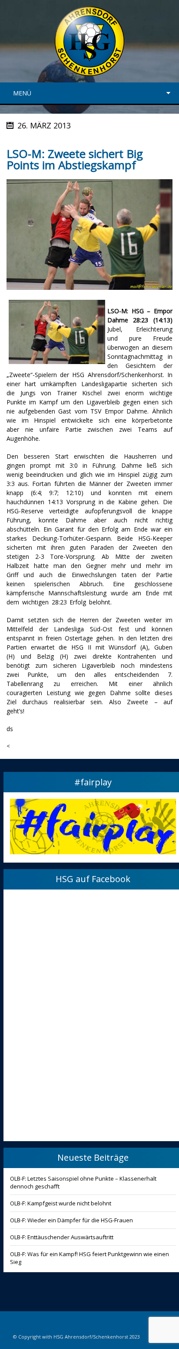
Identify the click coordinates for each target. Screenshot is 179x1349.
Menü (22, 93)
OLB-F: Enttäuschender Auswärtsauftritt (61, 1237)
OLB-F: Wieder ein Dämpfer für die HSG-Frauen (71, 1220)
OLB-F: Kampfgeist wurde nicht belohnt (60, 1203)
